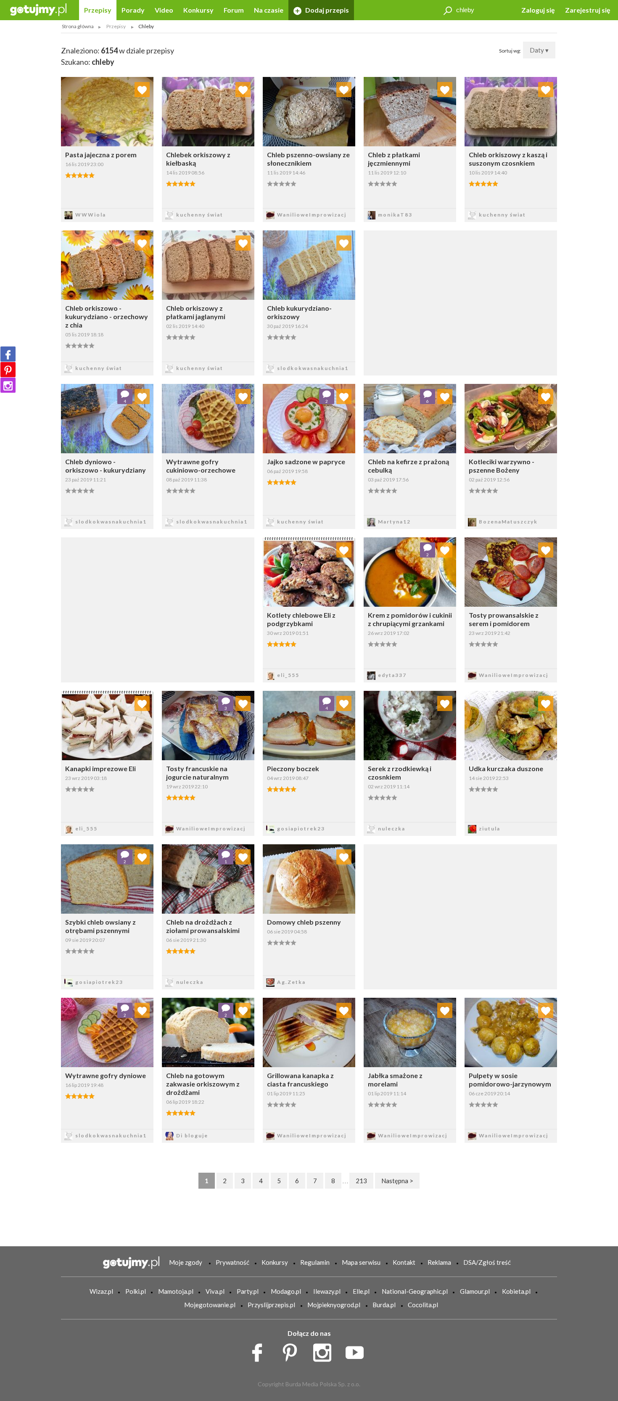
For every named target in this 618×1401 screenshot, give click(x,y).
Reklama (439, 1262)
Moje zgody (185, 1262)
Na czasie (268, 10)
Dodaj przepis (326, 10)
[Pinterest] (8, 369)
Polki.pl (135, 1291)
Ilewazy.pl (327, 1291)
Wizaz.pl (101, 1291)
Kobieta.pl (516, 1291)
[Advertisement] (157, 609)
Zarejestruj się (587, 10)
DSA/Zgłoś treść (487, 1262)
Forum (234, 10)
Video (164, 10)
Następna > (397, 1180)
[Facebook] (8, 354)
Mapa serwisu (361, 1262)
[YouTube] (358, 1350)
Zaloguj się (538, 10)
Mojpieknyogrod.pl (333, 1304)
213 (361, 1180)
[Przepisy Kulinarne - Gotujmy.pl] (38, 9)
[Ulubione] (142, 89)
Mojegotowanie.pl (209, 1304)
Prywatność (232, 1262)
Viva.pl (215, 1291)
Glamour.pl (475, 1291)
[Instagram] (8, 385)
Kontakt (404, 1262)
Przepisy (97, 10)
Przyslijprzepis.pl (271, 1304)
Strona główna (78, 26)
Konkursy (198, 10)
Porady (133, 10)
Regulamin (315, 1262)
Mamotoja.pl (175, 1291)
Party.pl (248, 1291)
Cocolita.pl (423, 1304)
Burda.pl (384, 1304)
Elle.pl (361, 1291)
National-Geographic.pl (415, 1291)
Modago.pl (286, 1291)
